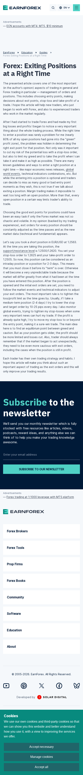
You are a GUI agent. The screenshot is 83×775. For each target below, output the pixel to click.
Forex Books (16, 581)
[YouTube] (6, 685)
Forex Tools (15, 548)
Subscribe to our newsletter (41, 469)
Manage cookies (41, 756)
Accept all (41, 767)
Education (14, 630)
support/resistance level (19, 250)
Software (14, 613)
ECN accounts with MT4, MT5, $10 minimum (35, 26)
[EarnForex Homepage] (22, 7)
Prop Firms (15, 564)
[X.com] (41, 686)
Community (15, 597)
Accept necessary (41, 746)
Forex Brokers (17, 531)
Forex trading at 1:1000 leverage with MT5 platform (40, 497)
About (11, 646)
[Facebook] (59, 686)
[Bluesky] (77, 686)
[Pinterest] (24, 686)
